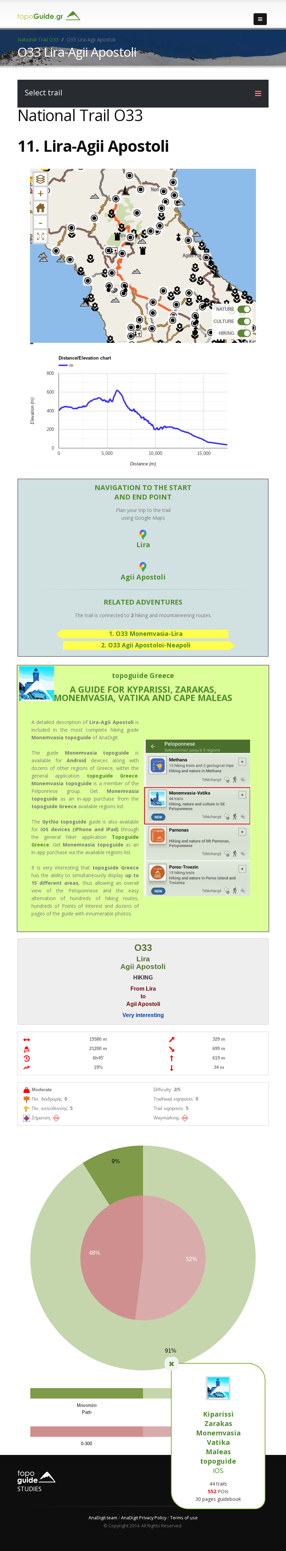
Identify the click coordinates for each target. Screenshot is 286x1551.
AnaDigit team (103, 1518)
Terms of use (184, 1518)
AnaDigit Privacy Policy (143, 1518)
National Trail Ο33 (38, 39)
